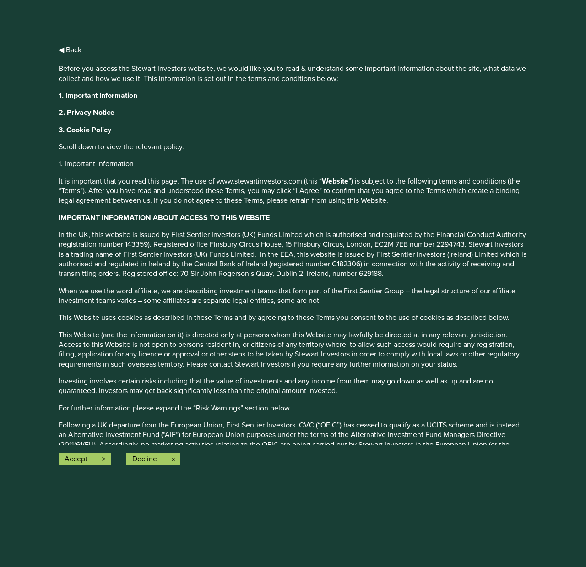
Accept (76, 459)
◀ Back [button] (70, 49)
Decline (144, 459)
